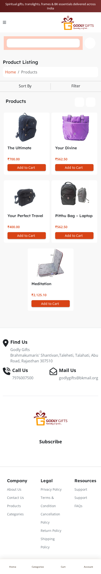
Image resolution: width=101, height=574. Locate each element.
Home (10, 72)
